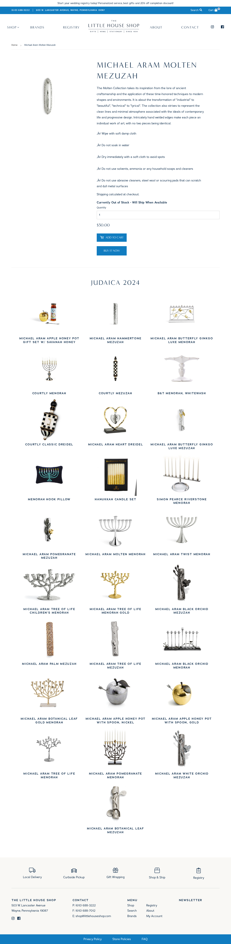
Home (14, 45)
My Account (154, 916)
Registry (71, 27)
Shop (12, 27)
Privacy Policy (93, 939)
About (156, 27)
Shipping (102, 194)
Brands (37, 27)
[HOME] (113, 31)
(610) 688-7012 (85, 911)
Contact (190, 27)
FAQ (145, 939)
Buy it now (112, 250)
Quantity (101, 207)
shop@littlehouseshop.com (93, 916)
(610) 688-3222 (20, 10)
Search (132, 911)
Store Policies (121, 939)
